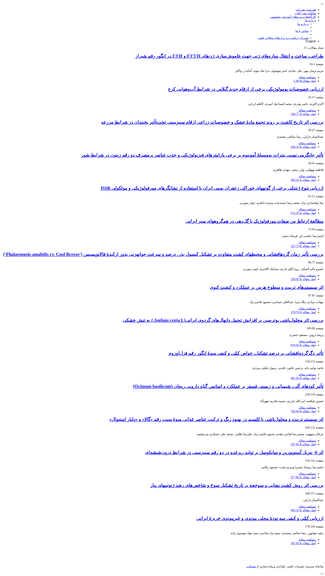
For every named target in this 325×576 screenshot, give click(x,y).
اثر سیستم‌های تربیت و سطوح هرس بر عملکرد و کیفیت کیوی (266, 287)
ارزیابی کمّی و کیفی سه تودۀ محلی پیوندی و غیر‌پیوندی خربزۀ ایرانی (260, 518)
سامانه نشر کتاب (305, 13)
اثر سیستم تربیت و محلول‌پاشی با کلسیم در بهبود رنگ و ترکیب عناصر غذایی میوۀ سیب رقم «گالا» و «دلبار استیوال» (216, 419)
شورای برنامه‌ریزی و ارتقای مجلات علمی (282, 37)
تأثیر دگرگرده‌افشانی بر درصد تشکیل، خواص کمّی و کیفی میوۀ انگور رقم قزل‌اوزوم (246, 353)
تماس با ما (301, 31)
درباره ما (310, 20)
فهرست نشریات (306, 9)
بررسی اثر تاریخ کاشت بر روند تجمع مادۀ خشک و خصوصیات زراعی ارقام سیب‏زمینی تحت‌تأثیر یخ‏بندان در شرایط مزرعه (212, 122)
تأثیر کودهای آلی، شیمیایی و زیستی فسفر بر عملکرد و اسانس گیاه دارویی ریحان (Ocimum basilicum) (228, 386)
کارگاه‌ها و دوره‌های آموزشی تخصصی (293, 16)
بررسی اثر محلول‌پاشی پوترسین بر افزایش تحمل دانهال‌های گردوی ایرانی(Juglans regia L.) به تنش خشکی (223, 320)
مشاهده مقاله (307, 77)
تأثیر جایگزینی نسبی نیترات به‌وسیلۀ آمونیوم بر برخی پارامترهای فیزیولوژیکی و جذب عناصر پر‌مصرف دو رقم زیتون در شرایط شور (202, 155)
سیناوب (251, 566)
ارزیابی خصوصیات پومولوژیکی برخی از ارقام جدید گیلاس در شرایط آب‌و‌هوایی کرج (245, 89)
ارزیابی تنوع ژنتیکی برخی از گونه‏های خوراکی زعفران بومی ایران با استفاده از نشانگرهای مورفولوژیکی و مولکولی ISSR (212, 188)
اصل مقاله (304, 80)
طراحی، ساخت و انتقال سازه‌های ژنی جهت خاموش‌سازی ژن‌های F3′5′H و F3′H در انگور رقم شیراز (229, 56)
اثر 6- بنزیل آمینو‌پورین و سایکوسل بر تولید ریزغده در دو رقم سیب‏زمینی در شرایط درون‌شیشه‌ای (234, 452)
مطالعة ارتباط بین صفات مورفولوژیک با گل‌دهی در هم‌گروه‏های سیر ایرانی (254, 221)
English (311, 41)
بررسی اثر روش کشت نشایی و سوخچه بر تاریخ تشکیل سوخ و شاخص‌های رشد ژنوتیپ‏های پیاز (236, 485)
